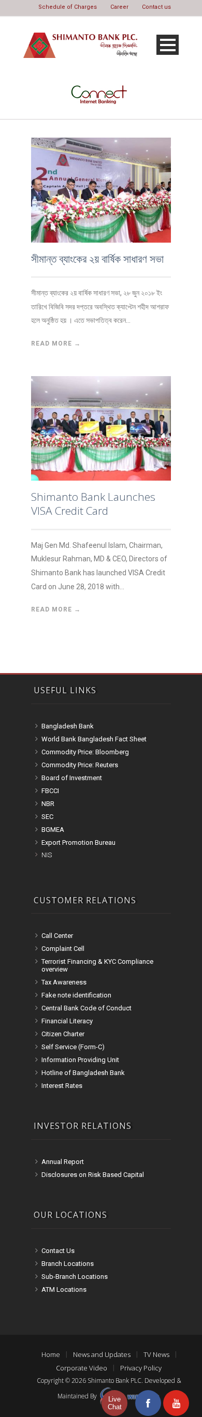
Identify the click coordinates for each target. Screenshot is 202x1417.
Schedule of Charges (67, 7)
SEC (47, 817)
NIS (46, 855)
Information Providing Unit (80, 1060)
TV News (156, 1354)
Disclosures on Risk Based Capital (92, 1175)
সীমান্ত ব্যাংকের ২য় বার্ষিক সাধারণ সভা (97, 258)
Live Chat (115, 1403)
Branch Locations (67, 1263)
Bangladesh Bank (67, 726)
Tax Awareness (63, 982)
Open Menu (167, 45)
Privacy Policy (141, 1368)
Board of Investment (71, 778)
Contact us (156, 7)
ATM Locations (63, 1289)
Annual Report (62, 1162)
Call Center (57, 935)
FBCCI (50, 791)
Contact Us (58, 1251)
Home (50, 1354)
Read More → (56, 343)
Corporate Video (81, 1368)
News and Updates (102, 1354)
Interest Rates (61, 1086)
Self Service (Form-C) (73, 1047)
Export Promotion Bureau (78, 842)
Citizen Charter (62, 1034)
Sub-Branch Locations (74, 1276)
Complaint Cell (62, 948)
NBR (47, 804)
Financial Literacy (67, 1021)
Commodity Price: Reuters (79, 765)
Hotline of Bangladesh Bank (83, 1073)
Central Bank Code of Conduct (86, 1008)
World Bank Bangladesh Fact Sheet (94, 739)
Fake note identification (76, 995)
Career (119, 7)
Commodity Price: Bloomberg (85, 752)
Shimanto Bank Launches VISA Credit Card (93, 503)
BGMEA (52, 829)
